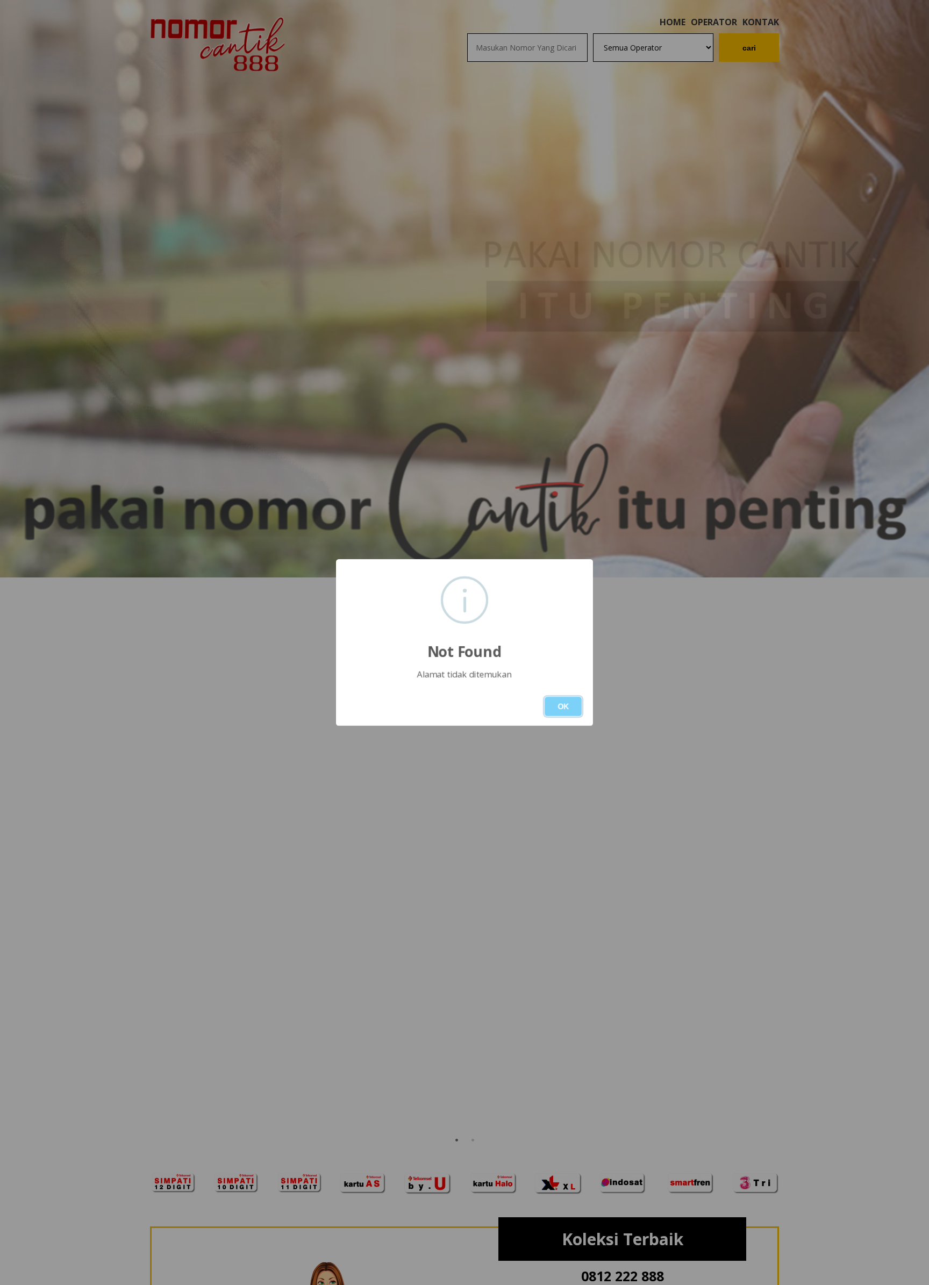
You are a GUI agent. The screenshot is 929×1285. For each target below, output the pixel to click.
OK (563, 706)
